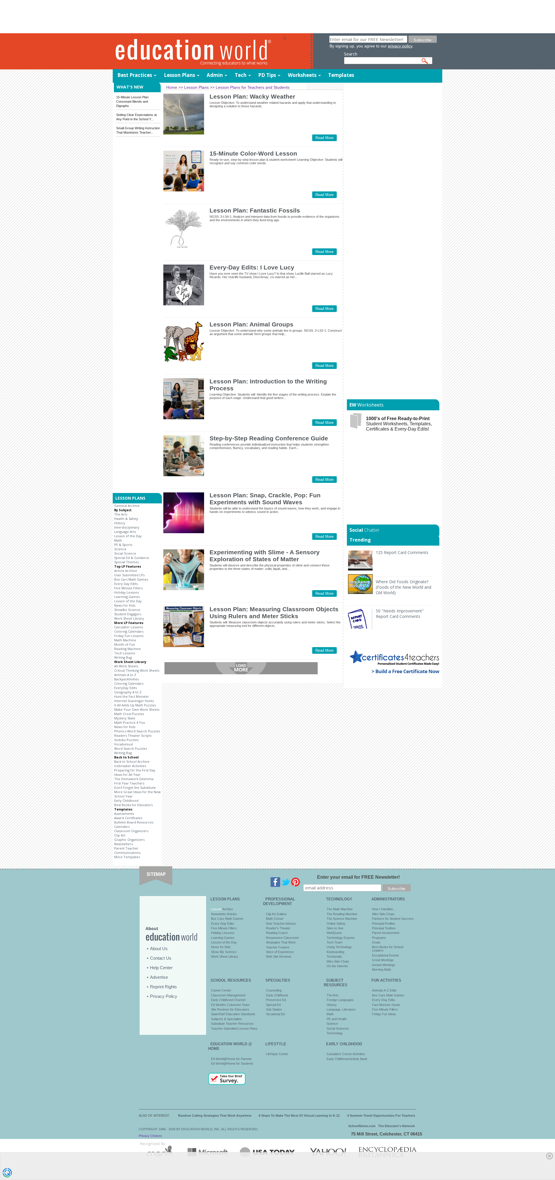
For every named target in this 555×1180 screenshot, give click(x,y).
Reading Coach (277, 933)
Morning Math (381, 969)
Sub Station (274, 1009)
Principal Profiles (383, 923)
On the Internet (337, 966)
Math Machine (125, 640)
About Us (159, 948)
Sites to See (335, 928)
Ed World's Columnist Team (230, 1005)
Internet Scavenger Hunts (134, 701)
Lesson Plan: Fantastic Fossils (255, 210)
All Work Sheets (126, 666)
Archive (227, 909)
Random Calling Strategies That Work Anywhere (214, 1115)
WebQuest (334, 933)
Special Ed (273, 1005)
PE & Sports (123, 544)
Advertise (159, 977)
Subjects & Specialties (226, 1019)
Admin (215, 75)
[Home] (198, 51)
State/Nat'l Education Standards (233, 1014)
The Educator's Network (396, 1126)
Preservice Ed (276, 1000)
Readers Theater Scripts (132, 735)
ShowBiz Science (127, 609)
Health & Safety (126, 518)
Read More (324, 138)
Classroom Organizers (131, 831)
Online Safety (336, 923)
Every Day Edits (126, 583)
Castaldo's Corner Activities (346, 1054)
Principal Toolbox (384, 928)
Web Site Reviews (278, 956)
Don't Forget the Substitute (135, 787)
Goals (376, 942)
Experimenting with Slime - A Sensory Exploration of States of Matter (265, 555)
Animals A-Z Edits (384, 990)
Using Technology (339, 947)
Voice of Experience (280, 952)
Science (120, 549)
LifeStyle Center (277, 1054)
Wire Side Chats (338, 961)
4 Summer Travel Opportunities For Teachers (381, 1115)
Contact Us (160, 958)
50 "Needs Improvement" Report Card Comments (400, 613)
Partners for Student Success (393, 918)
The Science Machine (342, 918)
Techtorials (334, 956)
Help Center (161, 967)
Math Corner (275, 918)
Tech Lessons (124, 653)
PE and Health (337, 1019)
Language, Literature (341, 1009)
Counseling (274, 990)
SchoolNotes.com (361, 1126)
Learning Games (127, 596)
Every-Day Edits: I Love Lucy (252, 267)
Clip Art (119, 835)
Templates (341, 75)
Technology (335, 1033)
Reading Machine (127, 649)
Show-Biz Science (223, 952)
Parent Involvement (385, 933)
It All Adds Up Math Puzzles (135, 705)
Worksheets (302, 75)
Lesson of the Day (128, 536)
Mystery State (124, 718)
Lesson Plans (179, 75)
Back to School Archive (131, 761)
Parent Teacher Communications (127, 850)
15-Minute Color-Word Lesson (253, 153)
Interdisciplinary (126, 527)
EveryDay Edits (125, 688)
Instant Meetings (383, 965)
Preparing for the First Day (134, 770)
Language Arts (125, 531)
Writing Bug (123, 657)
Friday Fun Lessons (128, 636)
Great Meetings (383, 960)
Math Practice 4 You (129, 722)
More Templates (127, 857)
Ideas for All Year (127, 774)
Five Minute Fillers (128, 588)
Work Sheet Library (129, 618)
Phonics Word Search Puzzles (137, 731)
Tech (241, 75)
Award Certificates (128, 818)
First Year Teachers (129, 783)
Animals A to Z (125, 675)
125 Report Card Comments (402, 552)
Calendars (122, 826)
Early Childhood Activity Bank (347, 1059)
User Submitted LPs (129, 575)
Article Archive (125, 570)
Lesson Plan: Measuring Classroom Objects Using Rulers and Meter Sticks (274, 612)
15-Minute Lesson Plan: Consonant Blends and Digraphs (132, 101)
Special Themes (126, 562)
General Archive (127, 505)
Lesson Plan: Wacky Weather (252, 96)
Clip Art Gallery (276, 914)
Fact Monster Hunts (386, 1005)
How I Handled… (384, 909)
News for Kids (124, 605)
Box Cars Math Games (131, 579)
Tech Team (334, 942)
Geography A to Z (127, 692)
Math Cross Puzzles (129, 714)
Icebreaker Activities (130, 766)
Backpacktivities (126, 679)
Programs (379, 937)
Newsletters (123, 844)
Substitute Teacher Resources (232, 1023)
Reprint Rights (163, 986)
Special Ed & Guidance (131, 557)
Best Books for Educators (133, 805)
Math (118, 540)
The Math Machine (340, 909)
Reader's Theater (278, 928)
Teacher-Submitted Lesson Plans (234, 1028)
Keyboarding (335, 952)
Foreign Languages (340, 1000)
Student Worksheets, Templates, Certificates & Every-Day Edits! (399, 423)
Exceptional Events (385, 955)
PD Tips (267, 75)
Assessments (124, 813)
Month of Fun (124, 644)
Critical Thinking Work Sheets (136, 670)
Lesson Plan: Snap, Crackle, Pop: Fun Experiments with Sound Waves (265, 498)
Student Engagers (127, 614)
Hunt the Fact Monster (131, 696)
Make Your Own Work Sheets (136, 709)
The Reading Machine (342, 914)
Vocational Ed (275, 1014)
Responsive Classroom (282, 937)
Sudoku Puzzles (126, 740)
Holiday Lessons (126, 592)
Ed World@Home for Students (232, 1063)
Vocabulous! (123, 744)
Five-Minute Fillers (224, 928)
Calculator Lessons (128, 627)
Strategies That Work (281, 942)
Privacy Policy (163, 996)
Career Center (221, 990)
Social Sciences (338, 1028)
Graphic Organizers (129, 839)
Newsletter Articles (224, 914)
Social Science (125, 553)
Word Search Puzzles (130, 748)
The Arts (120, 514)
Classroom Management (228, 995)
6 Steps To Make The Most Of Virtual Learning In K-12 (299, 1115)
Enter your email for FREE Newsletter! (358, 877)
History (119, 523)
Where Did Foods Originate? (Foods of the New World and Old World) (403, 587)
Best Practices (134, 75)
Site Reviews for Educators (230, 1009)
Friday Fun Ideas (384, 1014)
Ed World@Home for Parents (231, 1059)
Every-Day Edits (222, 923)
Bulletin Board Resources (133, 822)
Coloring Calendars (128, 631)
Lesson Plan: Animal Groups (251, 324)
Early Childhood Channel (228, 1000)
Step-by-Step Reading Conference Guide (269, 438)
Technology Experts (341, 937)
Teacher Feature (277, 947)
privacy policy (400, 46)
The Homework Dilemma (133, 779)
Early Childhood (126, 800)
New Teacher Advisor (281, 923)
